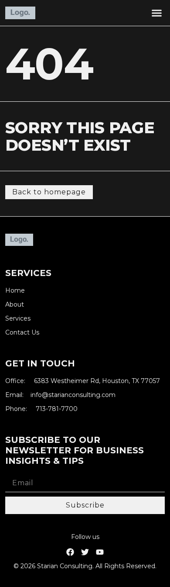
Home (15, 290)
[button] (157, 13)
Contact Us (22, 332)
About (14, 304)
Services (18, 318)
